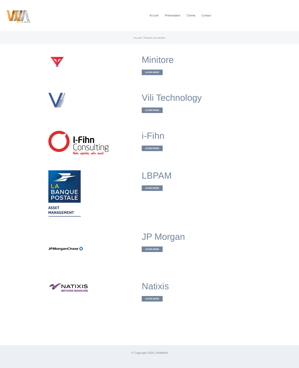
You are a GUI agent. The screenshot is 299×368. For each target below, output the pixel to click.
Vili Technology (172, 98)
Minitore (158, 60)
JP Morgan (163, 237)
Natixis (155, 286)
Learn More (152, 72)
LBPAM (157, 175)
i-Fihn (153, 136)
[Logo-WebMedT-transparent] (18, 4)
